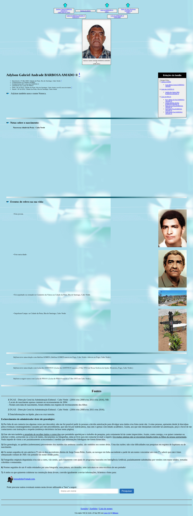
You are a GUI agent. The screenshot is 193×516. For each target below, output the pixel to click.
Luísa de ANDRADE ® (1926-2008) (117, 16)
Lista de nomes (105, 508)
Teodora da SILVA (85, 11)
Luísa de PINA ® (166, 96)
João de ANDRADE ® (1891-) (106, 10)
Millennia (115, 513)
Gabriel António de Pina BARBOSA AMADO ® (172, 103)
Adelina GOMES (166, 82)
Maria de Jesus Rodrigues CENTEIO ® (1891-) (128, 10)
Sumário (84, 508)
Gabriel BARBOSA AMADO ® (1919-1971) (76, 16)
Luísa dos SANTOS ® (167, 89)
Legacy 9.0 (107, 513)
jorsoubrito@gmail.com (24, 479)
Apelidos (93, 508)
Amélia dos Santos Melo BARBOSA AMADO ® (172, 93)
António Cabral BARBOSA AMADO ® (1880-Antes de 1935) (64, 10)
